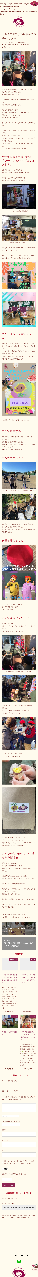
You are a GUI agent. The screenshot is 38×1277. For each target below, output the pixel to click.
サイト (4, 1150)
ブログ (27, 45)
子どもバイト (7, 47)
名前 (4, 1130)
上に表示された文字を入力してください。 (15, 1174)
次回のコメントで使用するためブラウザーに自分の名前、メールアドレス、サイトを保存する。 (20, 1162)
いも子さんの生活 (9, 45)
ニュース (19, 45)
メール (5, 1140)
